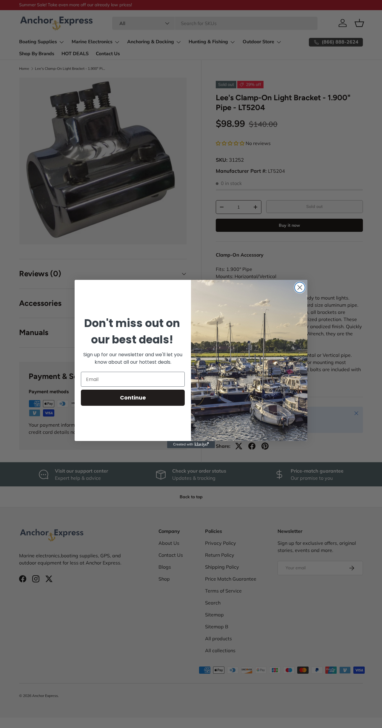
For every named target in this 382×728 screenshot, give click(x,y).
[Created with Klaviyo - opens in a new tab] (191, 444)
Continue (133, 397)
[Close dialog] (300, 287)
